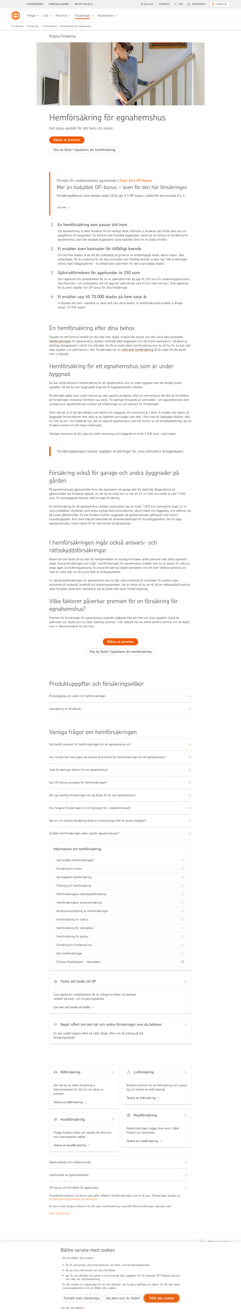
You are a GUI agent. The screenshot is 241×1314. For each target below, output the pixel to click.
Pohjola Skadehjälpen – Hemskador (78, 962)
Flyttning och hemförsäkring (73, 885)
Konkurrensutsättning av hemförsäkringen (82, 911)
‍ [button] (62, 207)
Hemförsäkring (50, 26)
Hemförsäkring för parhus (72, 936)
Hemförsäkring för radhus (72, 919)
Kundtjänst (199, 4)
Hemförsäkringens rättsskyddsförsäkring (81, 894)
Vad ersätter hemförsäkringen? (75, 860)
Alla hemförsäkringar (69, 953)
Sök (181, 4)
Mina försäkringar (60, 1213)
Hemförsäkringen (60, 341)
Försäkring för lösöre (69, 868)
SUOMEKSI (164, 4)
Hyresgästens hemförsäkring (73, 877)
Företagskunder (59, 4)
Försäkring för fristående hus (74, 945)
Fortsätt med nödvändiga (82, 1298)
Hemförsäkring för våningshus (75, 928)
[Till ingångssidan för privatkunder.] (15, 15)
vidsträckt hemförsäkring (137, 349)
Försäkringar (33, 26)
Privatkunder (35, 4)
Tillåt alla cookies (161, 1298)
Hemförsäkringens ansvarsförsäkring (78, 902)
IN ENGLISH (147, 4)
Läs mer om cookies (72, 1307)
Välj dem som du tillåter (123, 1298)
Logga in (221, 4)
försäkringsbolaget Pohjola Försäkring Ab (73, 1199)
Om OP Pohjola (83, 4)
